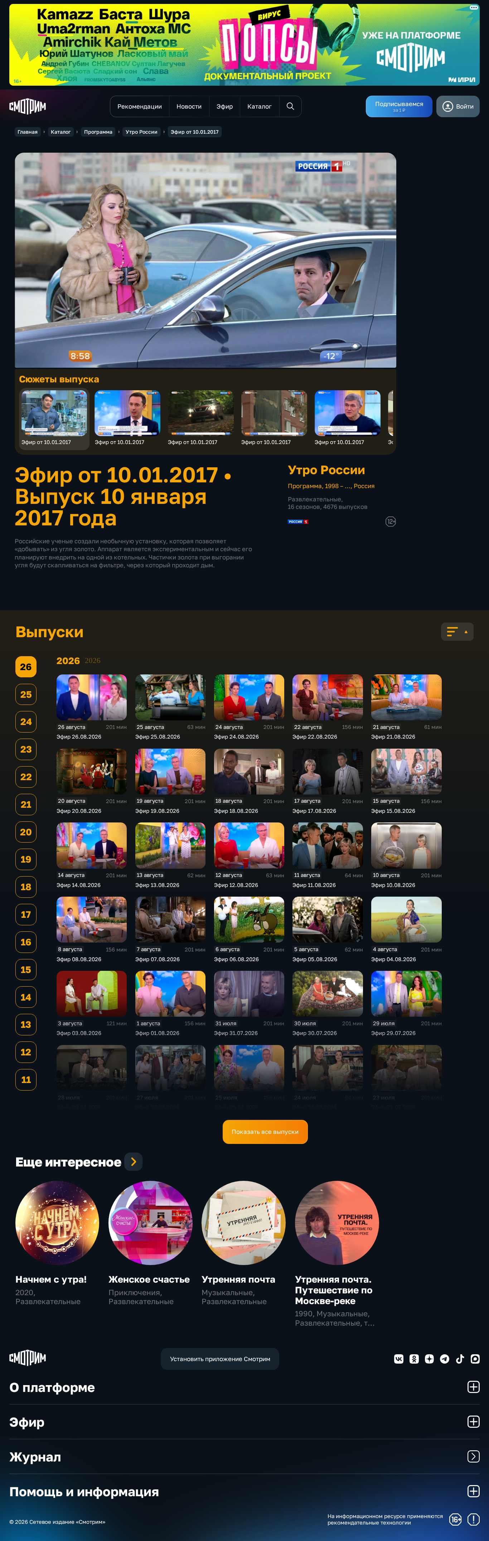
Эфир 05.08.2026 (314, 959)
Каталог (61, 132)
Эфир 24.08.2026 (236, 736)
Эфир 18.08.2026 (236, 810)
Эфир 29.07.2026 (393, 1033)
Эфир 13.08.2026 (157, 885)
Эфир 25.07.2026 (236, 1107)
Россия (364, 486)
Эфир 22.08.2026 (314, 736)
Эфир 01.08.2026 (157, 1033)
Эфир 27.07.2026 (157, 1107)
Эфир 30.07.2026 (314, 1033)
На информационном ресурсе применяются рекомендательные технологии (385, 1519)
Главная (28, 132)
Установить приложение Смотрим (220, 1359)
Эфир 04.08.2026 (393, 959)
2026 (93, 660)
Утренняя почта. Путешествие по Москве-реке (334, 1290)
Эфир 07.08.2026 (157, 959)
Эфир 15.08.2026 (393, 810)
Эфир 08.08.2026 (79, 959)
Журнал (35, 1456)
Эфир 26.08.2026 (79, 736)
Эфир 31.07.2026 (236, 1033)
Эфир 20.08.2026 (79, 810)
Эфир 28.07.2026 (79, 1107)
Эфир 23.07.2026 (393, 1107)
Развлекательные (314, 499)
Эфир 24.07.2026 (314, 1107)
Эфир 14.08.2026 (79, 885)
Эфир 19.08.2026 (157, 810)
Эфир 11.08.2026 (314, 885)
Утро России (142, 132)
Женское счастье (149, 1279)
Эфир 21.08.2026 (393, 736)
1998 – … (337, 486)
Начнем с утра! (51, 1279)
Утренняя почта (238, 1279)
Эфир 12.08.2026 (236, 885)
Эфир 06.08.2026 (236, 959)
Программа (98, 132)
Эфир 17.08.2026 (314, 810)
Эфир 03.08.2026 (79, 1033)
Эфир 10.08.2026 (393, 885)
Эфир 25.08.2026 (157, 736)
